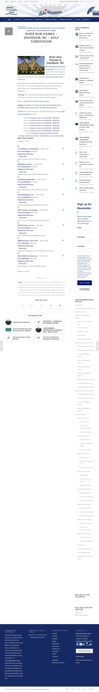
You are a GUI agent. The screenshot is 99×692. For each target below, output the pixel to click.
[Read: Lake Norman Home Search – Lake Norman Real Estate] (77, 113)
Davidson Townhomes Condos (86, 462)
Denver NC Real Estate (83, 471)
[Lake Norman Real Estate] (11, 10)
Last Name (80, 246)
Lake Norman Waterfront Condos (84, 390)
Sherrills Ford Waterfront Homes (84, 374)
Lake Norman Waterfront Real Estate (84, 93)
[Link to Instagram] (89, 1)
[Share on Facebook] (22, 305)
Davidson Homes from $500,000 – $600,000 (44, 128)
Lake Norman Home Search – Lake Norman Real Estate (86, 115)
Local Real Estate (79, 414)
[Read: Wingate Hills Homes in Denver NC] (77, 189)
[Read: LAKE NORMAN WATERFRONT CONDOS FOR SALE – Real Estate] (77, 138)
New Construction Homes (84, 339)
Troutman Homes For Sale (84, 549)
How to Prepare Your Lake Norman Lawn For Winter (86, 103)
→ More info (21, 156)
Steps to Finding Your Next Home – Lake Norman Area (86, 36)
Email (79, 227)
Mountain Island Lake (58, 662)
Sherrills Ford (56, 649)
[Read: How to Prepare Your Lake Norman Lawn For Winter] (77, 101)
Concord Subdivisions (86, 432)
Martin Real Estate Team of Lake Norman (14, 640)
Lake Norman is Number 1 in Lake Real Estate (86, 80)
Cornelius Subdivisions (86, 450)
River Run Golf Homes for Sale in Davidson (44, 292)
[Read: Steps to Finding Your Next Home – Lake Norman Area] (77, 34)
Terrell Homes (81, 545)
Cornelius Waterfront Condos (85, 394)
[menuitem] (7, 1)
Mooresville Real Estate (84, 504)
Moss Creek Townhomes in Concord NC (84, 154)
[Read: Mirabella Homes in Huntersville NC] (77, 181)
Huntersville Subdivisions (87, 500)
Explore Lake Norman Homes (41, 689)
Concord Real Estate (83, 418)
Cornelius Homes (84, 439)
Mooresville (55, 646)
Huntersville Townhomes (87, 497)
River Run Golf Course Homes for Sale (36, 101)
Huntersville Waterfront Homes (84, 362)
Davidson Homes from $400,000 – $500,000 (44, 125)
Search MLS (34, 1)
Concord (54, 633)
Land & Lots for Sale (83, 331)
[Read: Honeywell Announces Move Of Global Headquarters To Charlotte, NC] (77, 64)
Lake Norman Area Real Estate (29, 287)
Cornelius (55, 636)
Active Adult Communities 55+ (84, 323)
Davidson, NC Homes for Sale (35, 105)
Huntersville (55, 643)
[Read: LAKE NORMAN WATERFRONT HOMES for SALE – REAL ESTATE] (77, 124)
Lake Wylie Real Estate (83, 552)
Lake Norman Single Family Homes (82, 317)
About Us (13, 1)
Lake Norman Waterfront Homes (84, 343)
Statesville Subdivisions (86, 541)
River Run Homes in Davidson (54, 295)
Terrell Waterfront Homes (84, 383)
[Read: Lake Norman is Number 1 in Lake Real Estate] (77, 79)
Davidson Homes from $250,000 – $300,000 (44, 120)
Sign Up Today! (84, 283)
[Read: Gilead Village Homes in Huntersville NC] (77, 173)
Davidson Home (36, 282)
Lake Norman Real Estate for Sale (84, 308)
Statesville (55, 651)
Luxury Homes (81, 335)
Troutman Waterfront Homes (85, 387)
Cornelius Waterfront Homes (85, 346)
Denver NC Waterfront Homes (83, 355)
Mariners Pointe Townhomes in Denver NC (86, 164)
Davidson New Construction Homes (52, 136)
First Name (81, 237)
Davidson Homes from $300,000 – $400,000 (44, 123)
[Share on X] (32, 305)
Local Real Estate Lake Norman (27, 107)
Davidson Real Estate (48, 28)
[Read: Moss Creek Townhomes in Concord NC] (77, 153)
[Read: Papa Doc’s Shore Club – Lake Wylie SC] (77, 56)
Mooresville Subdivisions (87, 512)
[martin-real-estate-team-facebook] (77, 645)
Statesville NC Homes (86, 537)
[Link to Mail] (81, 1)
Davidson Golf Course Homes (29, 136)
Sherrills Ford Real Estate (84, 519)
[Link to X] (86, 1)
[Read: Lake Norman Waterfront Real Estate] (77, 91)
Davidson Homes (84, 457)
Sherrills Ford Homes (85, 523)
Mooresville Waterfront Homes (84, 368)
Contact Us (21, 111)
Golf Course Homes (82, 328)
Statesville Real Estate (83, 533)
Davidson (26, 282)
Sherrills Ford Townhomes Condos (85, 528)
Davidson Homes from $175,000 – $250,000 (44, 118)
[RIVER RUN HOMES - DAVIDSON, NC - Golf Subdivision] (9, 31)
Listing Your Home (80, 312)
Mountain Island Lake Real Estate (84, 558)
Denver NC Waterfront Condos (83, 403)
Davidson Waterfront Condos (85, 398)
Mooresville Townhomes (87, 516)
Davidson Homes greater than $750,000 (44, 133)
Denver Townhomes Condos (85, 480)
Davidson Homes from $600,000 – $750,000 (44, 131)
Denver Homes (84, 475)
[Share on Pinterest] (51, 305)
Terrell (54, 654)
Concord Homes (84, 422)
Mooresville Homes (85, 508)
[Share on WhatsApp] (41, 305)
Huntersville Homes (85, 493)
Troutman (55, 656)
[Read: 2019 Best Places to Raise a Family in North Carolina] (77, 46)
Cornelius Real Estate (83, 436)
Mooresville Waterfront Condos (84, 410)
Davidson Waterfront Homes (85, 350)
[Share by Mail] (60, 305)
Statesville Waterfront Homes (85, 379)
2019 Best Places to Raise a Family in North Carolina (86, 48)
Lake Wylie (55, 660)
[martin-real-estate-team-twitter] (80, 645)
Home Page (78, 305)
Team (19, 1)
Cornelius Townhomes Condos (86, 445)
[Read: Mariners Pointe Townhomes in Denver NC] (77, 163)
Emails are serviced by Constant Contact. (82, 276)
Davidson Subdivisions (53, 105)
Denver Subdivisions (85, 485)
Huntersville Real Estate (84, 489)
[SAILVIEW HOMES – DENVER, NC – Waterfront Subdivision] (1, 346)
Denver (54, 641)
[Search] (89, 24)
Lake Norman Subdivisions (48, 107)
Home (6, 1)
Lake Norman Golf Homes (46, 30)
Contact (25, 1)
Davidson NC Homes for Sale (29, 28)
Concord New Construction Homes (85, 427)
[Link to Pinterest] (92, 1)
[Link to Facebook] (84, 1)
